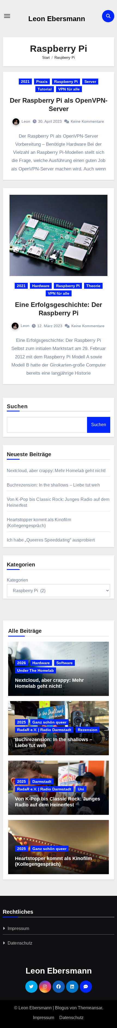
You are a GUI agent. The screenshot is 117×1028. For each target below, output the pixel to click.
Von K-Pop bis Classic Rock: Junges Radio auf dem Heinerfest (57, 802)
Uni (81, 789)
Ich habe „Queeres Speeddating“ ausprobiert (51, 540)
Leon (25, 121)
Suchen (17, 406)
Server (90, 81)
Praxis (42, 81)
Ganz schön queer (49, 722)
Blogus (62, 1008)
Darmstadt (41, 781)
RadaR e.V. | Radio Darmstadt (44, 730)
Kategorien (17, 580)
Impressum (18, 928)
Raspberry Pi (66, 81)
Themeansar (90, 1008)
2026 (21, 663)
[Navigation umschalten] (7, 16)
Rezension (87, 730)
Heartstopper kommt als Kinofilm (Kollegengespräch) (53, 861)
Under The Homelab (35, 670)
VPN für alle (69, 89)
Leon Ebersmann (56, 19)
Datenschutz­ (20, 943)
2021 (25, 81)
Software (64, 663)
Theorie (93, 286)
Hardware (41, 286)
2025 (21, 722)
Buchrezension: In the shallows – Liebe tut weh (53, 485)
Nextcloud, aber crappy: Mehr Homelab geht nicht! (56, 470)
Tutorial (45, 89)
